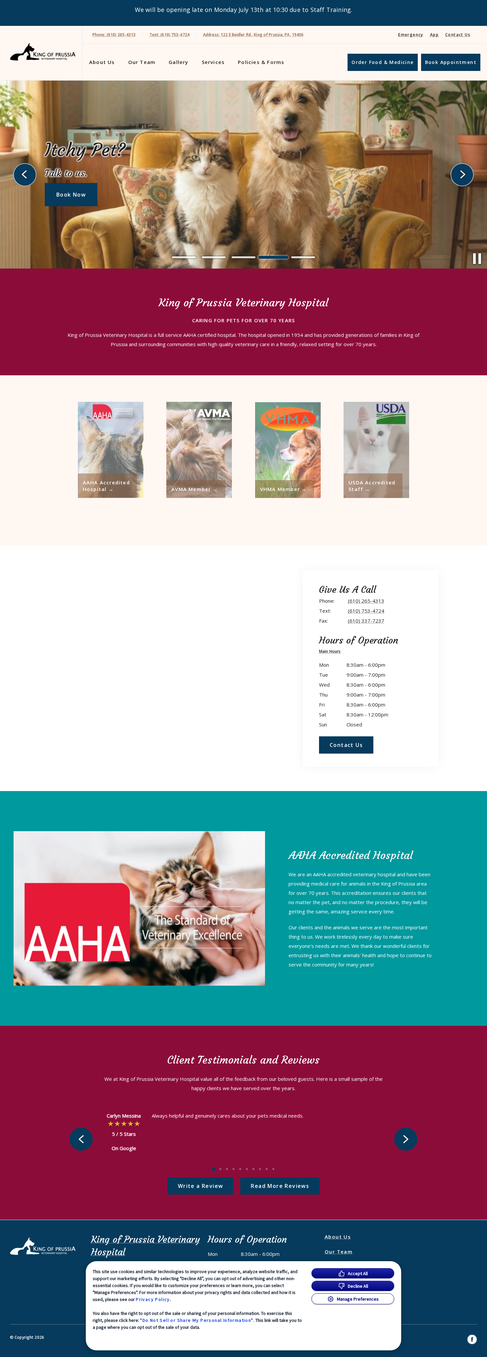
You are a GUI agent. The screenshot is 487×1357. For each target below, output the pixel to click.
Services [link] (213, 62)
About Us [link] (102, 62)
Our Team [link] (142, 62)
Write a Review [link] (200, 1186)
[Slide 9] (266, 1169)
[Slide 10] (273, 1169)
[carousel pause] (477, 259)
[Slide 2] (214, 257)
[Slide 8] (260, 1169)
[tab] (331, 652)
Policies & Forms (261, 62)
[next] (462, 174)
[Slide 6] (246, 1169)
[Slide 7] (253, 1169)
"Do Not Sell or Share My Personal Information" (196, 1320)
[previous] (24, 174)
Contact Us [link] (457, 34)
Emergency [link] (410, 34)
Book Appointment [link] (450, 62)
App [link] (434, 34)
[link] (43, 51)
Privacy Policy (153, 1299)
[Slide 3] (243, 257)
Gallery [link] (178, 62)
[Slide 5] (303, 257)
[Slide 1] (184, 257)
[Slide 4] (273, 257)
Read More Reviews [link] (280, 1186)
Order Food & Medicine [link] (382, 62)
